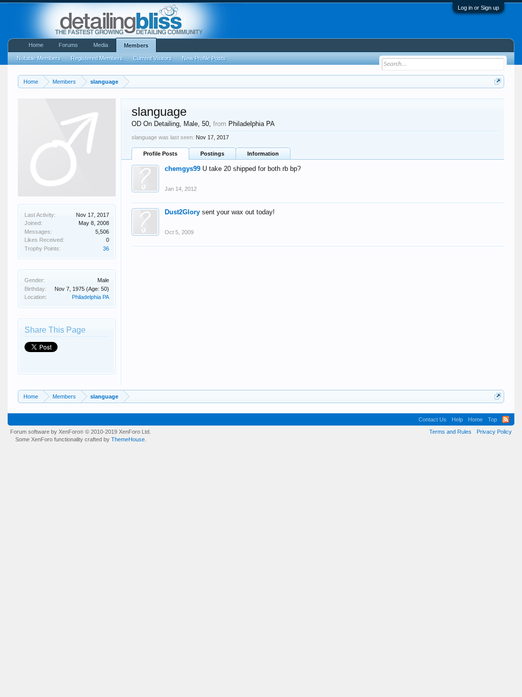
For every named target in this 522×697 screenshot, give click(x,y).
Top (492, 419)
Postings (212, 154)
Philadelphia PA (90, 297)
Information (263, 154)
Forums (68, 45)
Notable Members (39, 58)
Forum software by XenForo (80, 432)
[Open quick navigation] (497, 81)
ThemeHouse (128, 439)
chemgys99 (182, 168)
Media (100, 45)
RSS (505, 419)
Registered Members (97, 58)
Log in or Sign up (478, 8)
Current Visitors (152, 58)
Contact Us (433, 419)
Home (36, 45)
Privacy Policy (494, 432)
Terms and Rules (450, 432)
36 (106, 248)
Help (457, 419)
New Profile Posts (204, 58)
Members (136, 45)
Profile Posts (160, 154)
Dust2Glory (182, 212)
